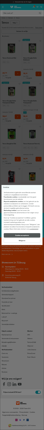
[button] (22, 235)
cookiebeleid (33, 229)
